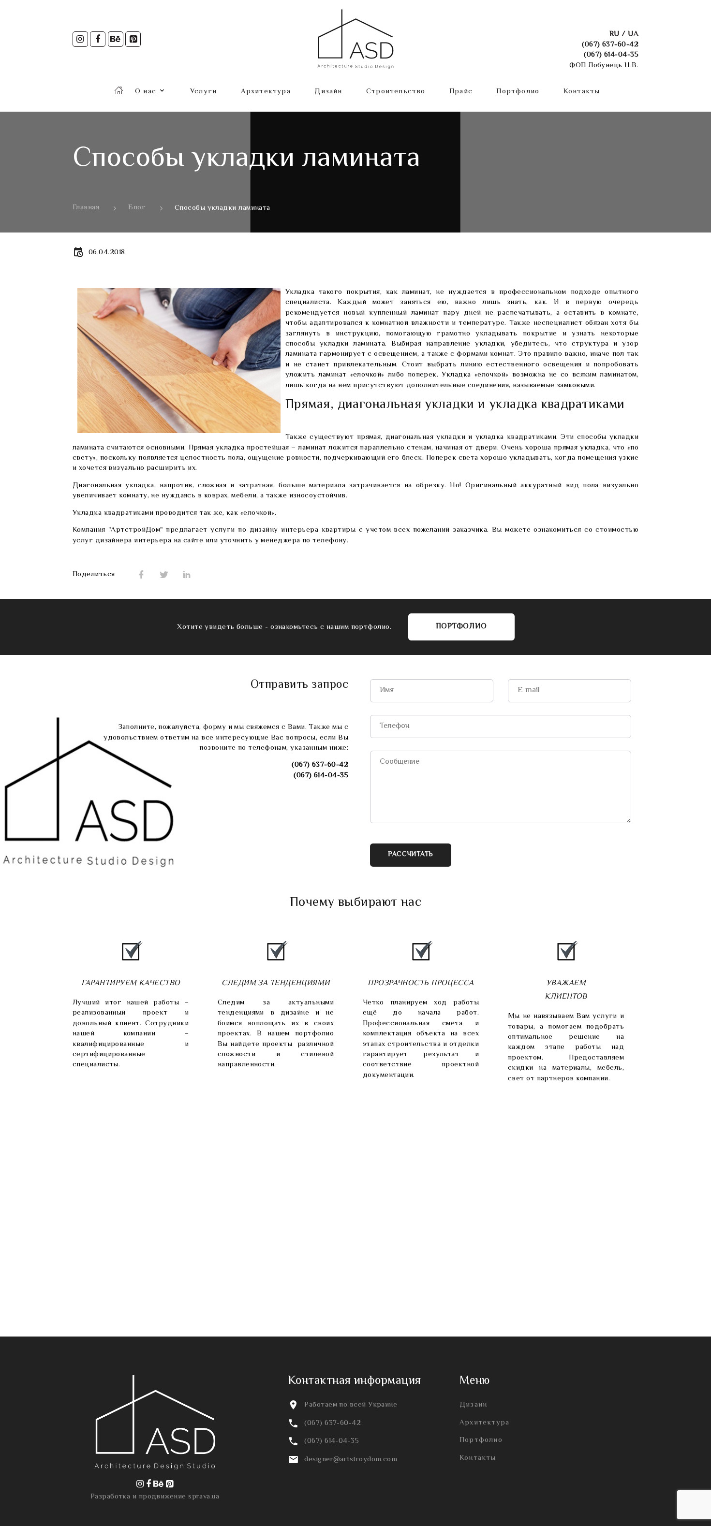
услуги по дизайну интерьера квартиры (283, 530)
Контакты (581, 92)
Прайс (461, 92)
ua (633, 34)
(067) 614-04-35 (611, 54)
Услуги (203, 92)
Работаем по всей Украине (350, 1405)
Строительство (396, 92)
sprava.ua (203, 1496)
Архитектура (266, 92)
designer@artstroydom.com (350, 1459)
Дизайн (328, 92)
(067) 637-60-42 (610, 44)
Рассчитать (410, 854)
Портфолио (517, 92)
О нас (145, 92)
